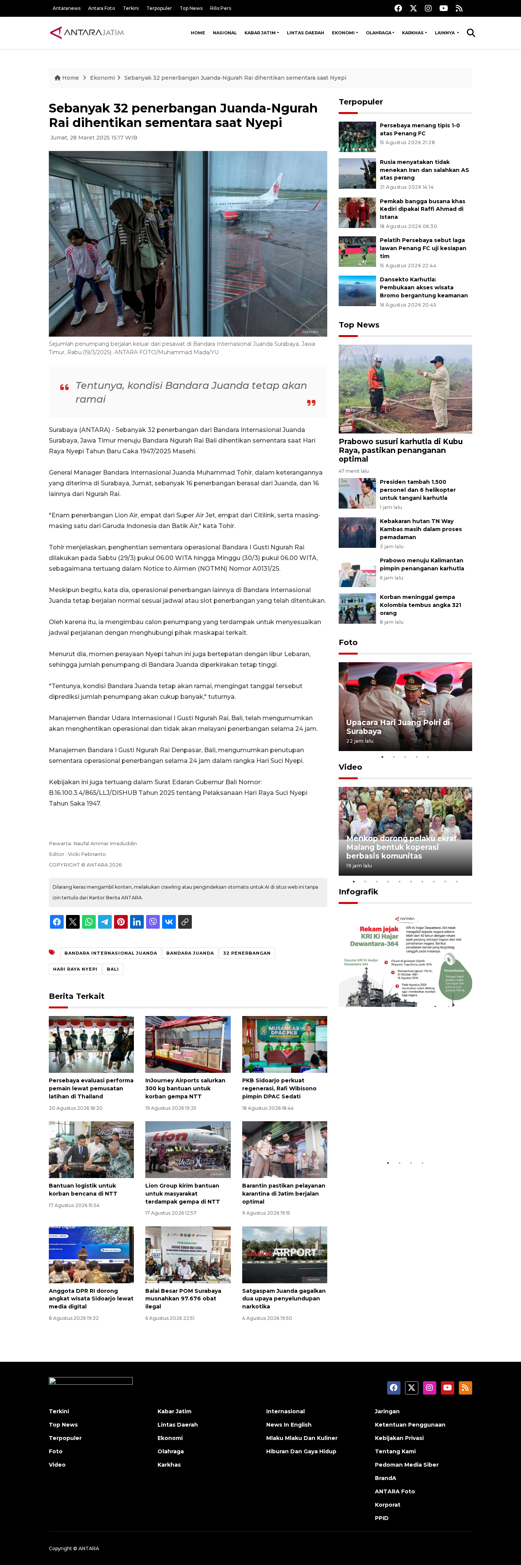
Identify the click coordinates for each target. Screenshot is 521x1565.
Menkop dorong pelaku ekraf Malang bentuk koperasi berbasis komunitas (401, 847)
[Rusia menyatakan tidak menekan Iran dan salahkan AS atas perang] (357, 173)
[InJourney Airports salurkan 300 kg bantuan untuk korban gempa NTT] (187, 1044)
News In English (289, 1424)
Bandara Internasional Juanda (110, 953)
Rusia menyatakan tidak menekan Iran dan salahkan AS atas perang (424, 170)
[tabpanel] (405, 706)
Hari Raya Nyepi (75, 969)
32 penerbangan (247, 953)
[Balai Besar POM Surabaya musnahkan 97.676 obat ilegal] (187, 1254)
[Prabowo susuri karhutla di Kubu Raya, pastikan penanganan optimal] (405, 388)
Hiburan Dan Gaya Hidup (301, 1451)
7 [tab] (422, 881)
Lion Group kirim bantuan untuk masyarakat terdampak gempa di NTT (182, 1193)
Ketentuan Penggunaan (410, 1424)
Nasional (225, 32)
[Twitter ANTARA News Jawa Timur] (413, 8)
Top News (191, 8)
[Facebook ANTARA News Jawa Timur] (398, 8)
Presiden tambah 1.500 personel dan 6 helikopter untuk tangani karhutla (418, 489)
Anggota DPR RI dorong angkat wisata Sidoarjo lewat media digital (91, 1298)
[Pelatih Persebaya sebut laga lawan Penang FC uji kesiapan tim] (357, 251)
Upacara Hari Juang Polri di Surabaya (398, 727)
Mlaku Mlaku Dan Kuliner (302, 1438)
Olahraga (378, 32)
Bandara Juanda (190, 953)
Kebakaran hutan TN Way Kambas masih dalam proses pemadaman (421, 529)
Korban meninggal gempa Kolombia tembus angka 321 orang (420, 605)
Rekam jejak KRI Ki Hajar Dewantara (394, 1132)
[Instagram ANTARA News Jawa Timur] (428, 8)
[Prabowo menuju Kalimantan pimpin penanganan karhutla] (357, 571)
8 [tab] (434, 881)
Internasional (285, 1411)
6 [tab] (411, 881)
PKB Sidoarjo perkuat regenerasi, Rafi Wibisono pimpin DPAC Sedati (279, 1088)
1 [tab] (382, 757)
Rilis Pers (220, 8)
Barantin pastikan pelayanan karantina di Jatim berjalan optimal (283, 1193)
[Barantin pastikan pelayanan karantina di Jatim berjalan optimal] (284, 1149)
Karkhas (413, 32)
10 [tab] (457, 881)
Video (350, 767)
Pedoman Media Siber (407, 1464)
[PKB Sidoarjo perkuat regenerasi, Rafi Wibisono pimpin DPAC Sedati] (284, 1044)
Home (198, 32)
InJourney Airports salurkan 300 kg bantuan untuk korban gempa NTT (185, 1088)
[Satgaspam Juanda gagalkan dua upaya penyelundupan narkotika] (284, 1254)
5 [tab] (428, 757)
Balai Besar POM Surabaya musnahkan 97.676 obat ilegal (183, 1298)
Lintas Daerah (305, 32)
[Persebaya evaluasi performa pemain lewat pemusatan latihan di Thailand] (91, 1044)
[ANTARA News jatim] (87, 32)
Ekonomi (343, 32)
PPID (382, 1518)
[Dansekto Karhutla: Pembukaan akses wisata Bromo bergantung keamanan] (357, 290)
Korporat (387, 1504)
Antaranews (66, 8)
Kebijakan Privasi (399, 1438)
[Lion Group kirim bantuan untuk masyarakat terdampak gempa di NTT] (187, 1149)
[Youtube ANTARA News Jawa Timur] (443, 8)
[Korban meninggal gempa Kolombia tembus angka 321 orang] (357, 608)
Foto (348, 642)
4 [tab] (417, 757)
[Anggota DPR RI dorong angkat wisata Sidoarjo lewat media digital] (91, 1254)
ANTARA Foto (395, 1491)
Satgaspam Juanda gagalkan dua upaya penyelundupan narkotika (284, 1298)
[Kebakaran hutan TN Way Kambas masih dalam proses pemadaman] (357, 532)
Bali (113, 969)
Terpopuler (159, 8)
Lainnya (445, 32)
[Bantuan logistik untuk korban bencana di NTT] (91, 1149)
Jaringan (387, 1411)
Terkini (131, 8)
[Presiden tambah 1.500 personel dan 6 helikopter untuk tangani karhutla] (357, 493)
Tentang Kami (395, 1451)
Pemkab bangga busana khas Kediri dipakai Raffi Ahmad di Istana (422, 209)
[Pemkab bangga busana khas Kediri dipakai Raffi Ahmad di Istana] (357, 212)
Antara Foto (101, 8)
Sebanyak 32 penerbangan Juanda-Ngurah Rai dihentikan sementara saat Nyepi (235, 77)
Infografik (358, 891)
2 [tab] (394, 757)
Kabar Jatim (260, 32)
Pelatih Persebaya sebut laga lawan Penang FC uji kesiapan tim (423, 248)
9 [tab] (445, 881)
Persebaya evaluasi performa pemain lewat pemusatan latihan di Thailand (91, 1088)
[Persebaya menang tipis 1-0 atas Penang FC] (357, 136)
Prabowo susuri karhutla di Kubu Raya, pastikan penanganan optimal (401, 450)
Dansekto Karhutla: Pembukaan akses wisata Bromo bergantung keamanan (424, 287)
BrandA (385, 1478)
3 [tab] (405, 757)
